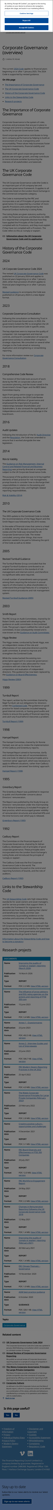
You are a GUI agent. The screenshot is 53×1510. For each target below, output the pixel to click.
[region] (26, 16)
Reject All (26, 20)
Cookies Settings (26, 13)
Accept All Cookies (26, 27)
